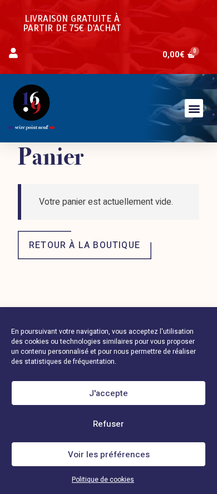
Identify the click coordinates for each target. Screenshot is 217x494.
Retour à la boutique (84, 245)
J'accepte (108, 393)
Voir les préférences (109, 454)
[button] (194, 108)
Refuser (108, 424)
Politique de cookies (103, 480)
